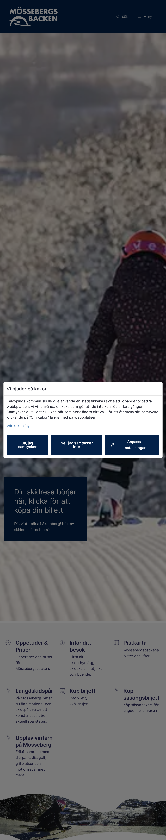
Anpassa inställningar (135, 445)
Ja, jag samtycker (27, 445)
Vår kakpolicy (18, 426)
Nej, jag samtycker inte (77, 445)
